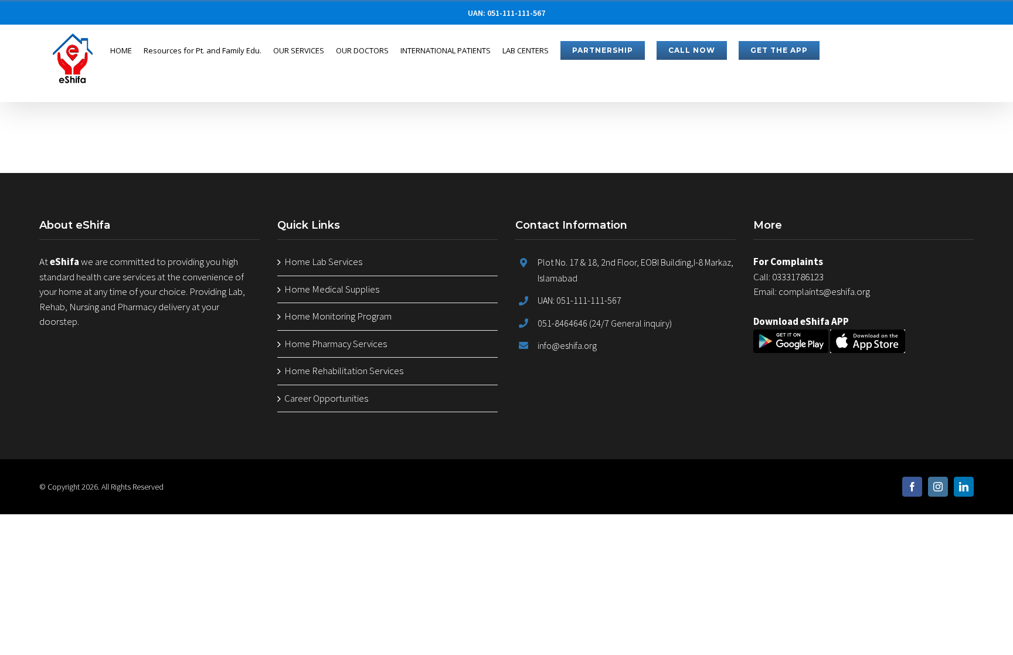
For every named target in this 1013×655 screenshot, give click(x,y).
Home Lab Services (323, 261)
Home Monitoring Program (338, 316)
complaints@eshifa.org (824, 291)
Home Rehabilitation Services (343, 370)
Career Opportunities (326, 398)
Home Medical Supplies (331, 289)
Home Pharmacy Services (335, 343)
